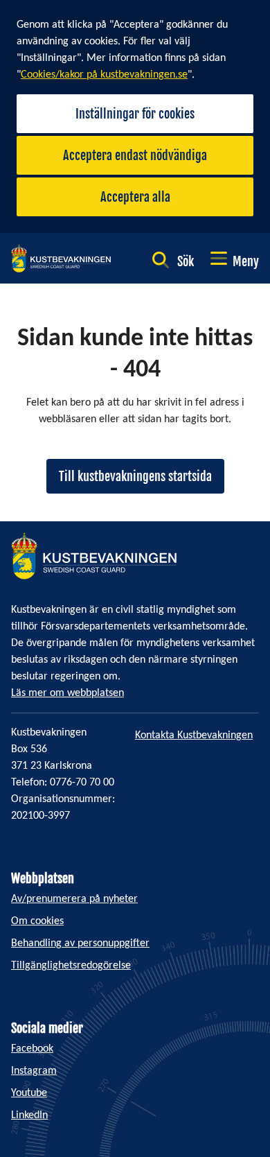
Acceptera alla (135, 197)
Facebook (32, 1048)
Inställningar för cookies (135, 113)
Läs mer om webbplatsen (67, 693)
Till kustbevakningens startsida (135, 476)
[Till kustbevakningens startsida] (61, 258)
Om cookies (37, 921)
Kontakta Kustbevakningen (194, 735)
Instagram (34, 1071)
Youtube (29, 1093)
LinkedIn (29, 1115)
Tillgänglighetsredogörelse (71, 965)
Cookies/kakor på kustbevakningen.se (104, 74)
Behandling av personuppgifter (80, 943)
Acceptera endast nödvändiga (135, 155)
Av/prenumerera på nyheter (74, 899)
